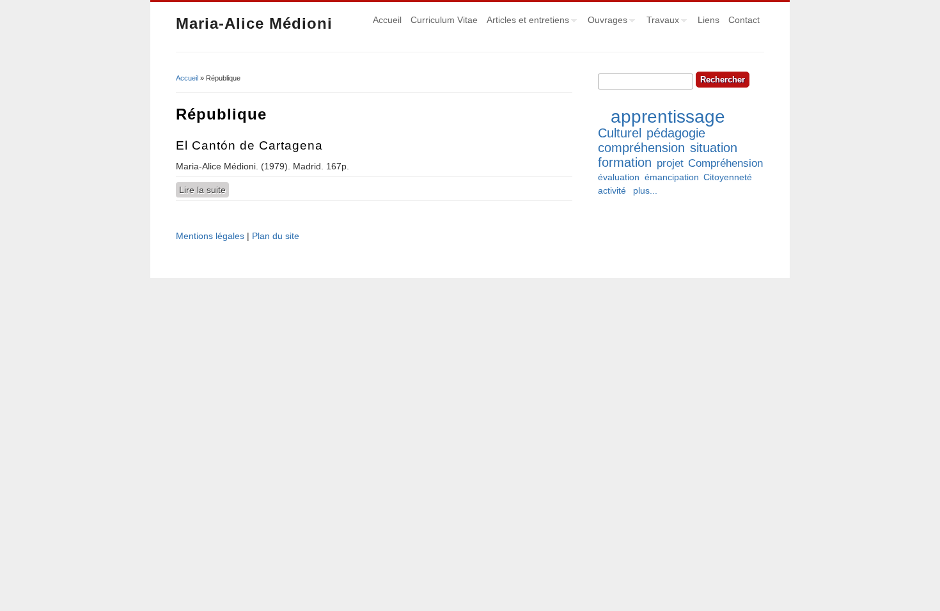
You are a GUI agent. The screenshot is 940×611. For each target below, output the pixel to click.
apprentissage (668, 117)
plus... (645, 190)
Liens (708, 20)
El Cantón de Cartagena (249, 145)
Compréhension (725, 163)
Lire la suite (204, 190)
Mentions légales (210, 236)
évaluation (618, 177)
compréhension (641, 148)
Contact (744, 20)
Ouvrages (605, 22)
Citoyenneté (727, 177)
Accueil (387, 20)
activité (612, 190)
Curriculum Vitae (444, 20)
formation (625, 162)
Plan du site (275, 236)
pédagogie (675, 133)
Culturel (619, 133)
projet (670, 163)
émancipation (672, 177)
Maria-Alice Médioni (254, 23)
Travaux (660, 22)
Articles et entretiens (525, 22)
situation (713, 148)
